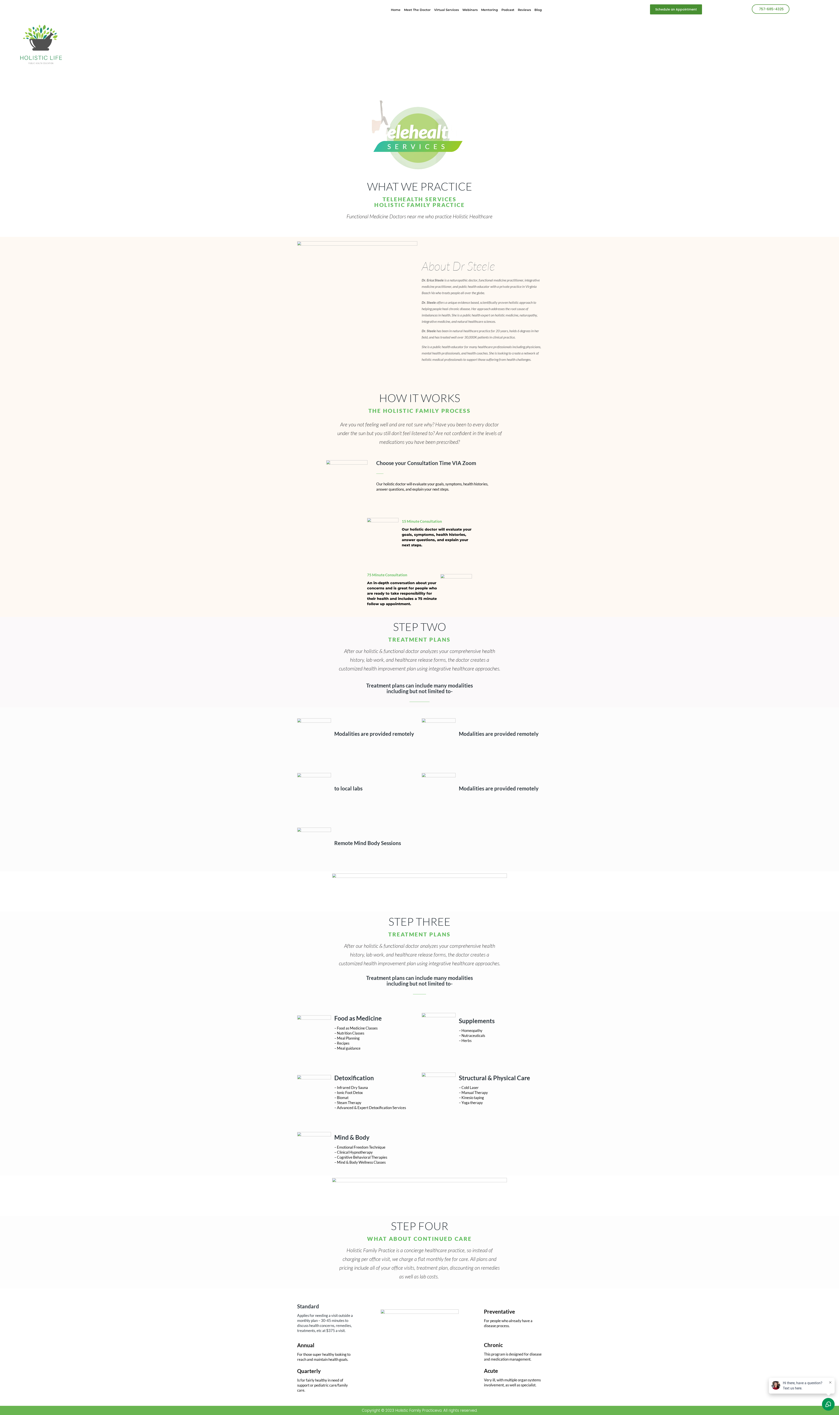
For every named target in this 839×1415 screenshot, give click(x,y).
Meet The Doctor (417, 10)
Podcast (507, 10)
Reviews (524, 10)
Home (395, 10)
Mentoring (489, 10)
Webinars (470, 10)
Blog (538, 10)
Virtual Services (446, 10)
